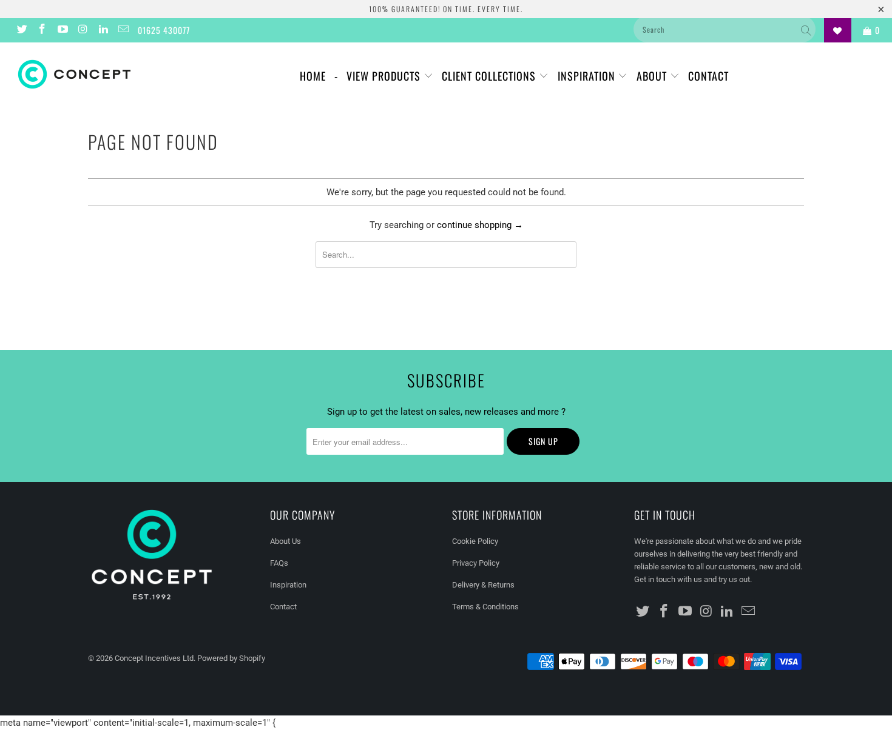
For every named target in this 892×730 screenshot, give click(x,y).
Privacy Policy (475, 563)
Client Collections (490, 76)
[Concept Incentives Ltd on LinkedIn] (102, 30)
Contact (708, 76)
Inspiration (588, 76)
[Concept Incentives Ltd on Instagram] (82, 30)
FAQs (279, 563)
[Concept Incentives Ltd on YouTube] (62, 30)
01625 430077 (164, 30)
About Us (285, 541)
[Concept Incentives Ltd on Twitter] (21, 30)
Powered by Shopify (231, 658)
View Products (385, 76)
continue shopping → (480, 224)
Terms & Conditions (485, 606)
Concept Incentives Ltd (154, 658)
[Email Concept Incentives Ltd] (123, 30)
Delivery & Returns (483, 584)
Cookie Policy (475, 541)
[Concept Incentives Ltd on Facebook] (42, 30)
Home (313, 76)
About (653, 76)
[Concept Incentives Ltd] (77, 74)
